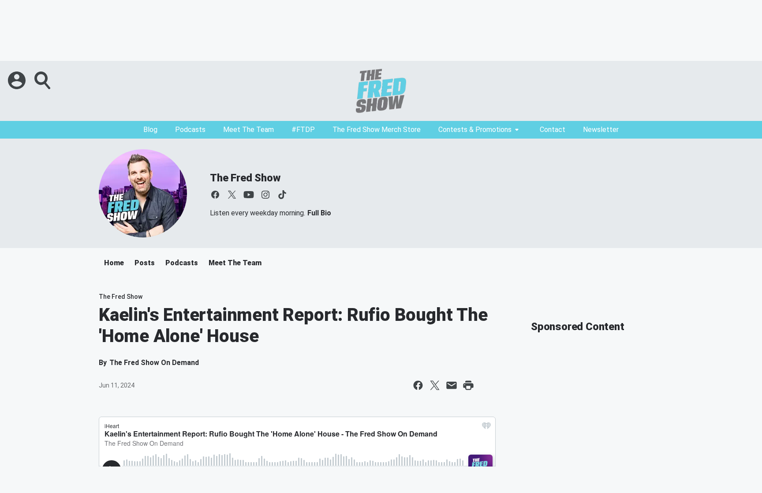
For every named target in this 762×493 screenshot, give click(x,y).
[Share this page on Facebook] (418, 385)
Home (114, 263)
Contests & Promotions (475, 129)
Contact (552, 129)
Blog (150, 129)
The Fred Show (245, 178)
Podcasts (190, 129)
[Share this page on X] (435, 385)
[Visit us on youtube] (248, 194)
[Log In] (17, 80)
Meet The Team (248, 129)
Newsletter (601, 129)
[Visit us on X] (232, 194)
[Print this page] (468, 385)
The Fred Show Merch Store (376, 129)
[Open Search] (43, 80)
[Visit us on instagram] (265, 194)
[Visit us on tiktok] (282, 194)
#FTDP (303, 129)
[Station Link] (381, 91)
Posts (144, 263)
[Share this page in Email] (451, 385)
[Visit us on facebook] (215, 194)
